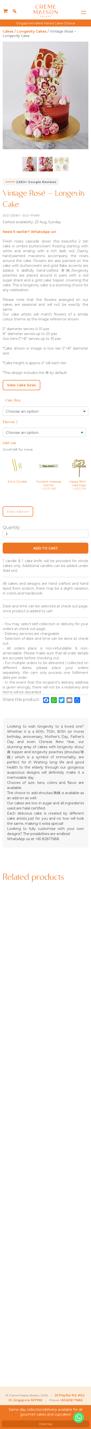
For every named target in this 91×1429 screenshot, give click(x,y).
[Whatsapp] (78, 1417)
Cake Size (13, 400)
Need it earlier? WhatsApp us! (29, 232)
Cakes (8, 31)
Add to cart (45, 548)
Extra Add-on (18, 511)
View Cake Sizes (21, 385)
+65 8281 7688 (71, 1400)
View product (23, 981)
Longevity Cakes (32, 31)
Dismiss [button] (45, 1424)
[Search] (14, 11)
